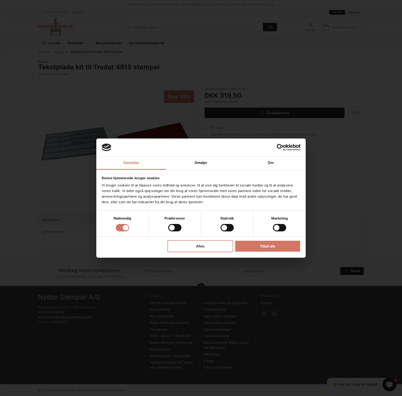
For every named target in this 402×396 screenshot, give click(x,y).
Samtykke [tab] (131, 163)
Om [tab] (271, 163)
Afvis (200, 246)
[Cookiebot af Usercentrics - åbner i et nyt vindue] (280, 147)
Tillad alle (267, 246)
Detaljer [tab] (201, 163)
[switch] (174, 227)
